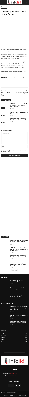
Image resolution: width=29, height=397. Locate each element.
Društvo (3, 107)
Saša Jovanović (21, 77)
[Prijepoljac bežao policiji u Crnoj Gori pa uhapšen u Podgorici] (5, 290)
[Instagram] (12, 385)
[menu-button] (2, 2)
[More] (17, 21)
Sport (7, 6)
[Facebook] (7, 21)
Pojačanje (14, 77)
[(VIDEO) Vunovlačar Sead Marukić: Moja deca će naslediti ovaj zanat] (5, 120)
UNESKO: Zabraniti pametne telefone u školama (5, 94)
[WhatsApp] (13, 21)
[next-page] (4, 125)
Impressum (6, 395)
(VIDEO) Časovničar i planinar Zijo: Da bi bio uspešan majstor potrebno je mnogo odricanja (19, 105)
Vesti (5, 8)
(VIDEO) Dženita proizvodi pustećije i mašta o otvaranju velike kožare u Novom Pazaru (18, 264)
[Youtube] (19, 385)
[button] (27, 2)
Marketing (16, 395)
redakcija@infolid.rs (11, 376)
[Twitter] (10, 21)
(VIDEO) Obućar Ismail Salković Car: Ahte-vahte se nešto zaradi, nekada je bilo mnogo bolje (19, 112)
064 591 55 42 (13, 373)
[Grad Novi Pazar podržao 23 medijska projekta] (5, 282)
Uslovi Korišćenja (22, 395)
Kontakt (11, 395)
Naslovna (3, 6)
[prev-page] (2, 125)
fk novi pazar (8, 77)
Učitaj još (14, 270)
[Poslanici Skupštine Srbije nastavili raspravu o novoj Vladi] (5, 297)
